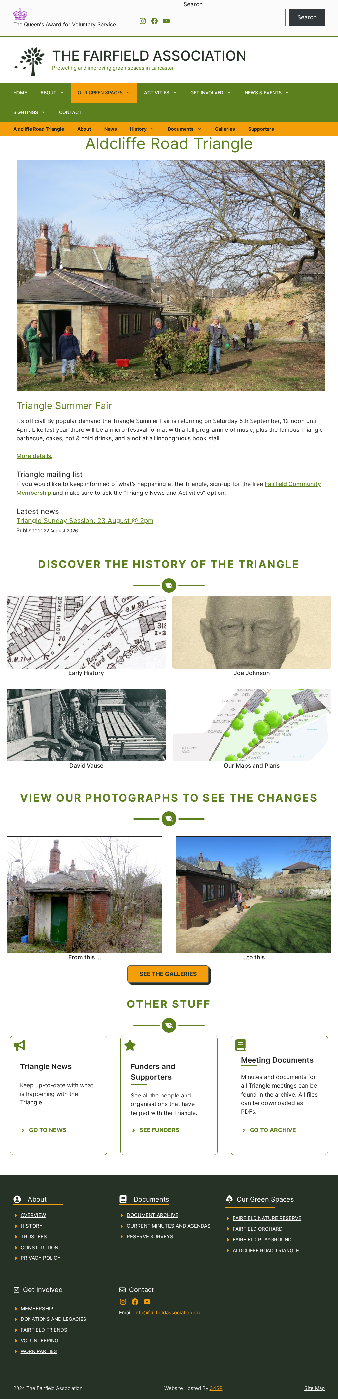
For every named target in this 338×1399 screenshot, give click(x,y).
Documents (181, 129)
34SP (216, 1388)
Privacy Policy (41, 1258)
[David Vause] (86, 732)
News (110, 129)
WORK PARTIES (39, 1351)
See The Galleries (168, 973)
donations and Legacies (53, 1319)
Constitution (39, 1247)
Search (193, 4)
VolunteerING (39, 1340)
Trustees (34, 1236)
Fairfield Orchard (258, 1229)
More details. (34, 455)
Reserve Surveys (150, 1236)
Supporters (261, 129)
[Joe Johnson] (251, 639)
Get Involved (206, 92)
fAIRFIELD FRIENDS (44, 1330)
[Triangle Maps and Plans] (251, 732)
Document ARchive (152, 1215)
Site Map (314, 1388)
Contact (70, 112)
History (138, 129)
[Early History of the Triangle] (86, 639)
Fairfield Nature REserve (267, 1218)
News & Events (263, 92)
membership (37, 1308)
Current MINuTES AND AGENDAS (169, 1226)
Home (20, 92)
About (48, 92)
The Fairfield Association (149, 56)
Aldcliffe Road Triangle (38, 129)
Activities (156, 92)
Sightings (25, 112)
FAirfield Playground (262, 1239)
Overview (33, 1215)
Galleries (225, 129)
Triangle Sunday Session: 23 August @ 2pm (85, 521)
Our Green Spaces (100, 92)
